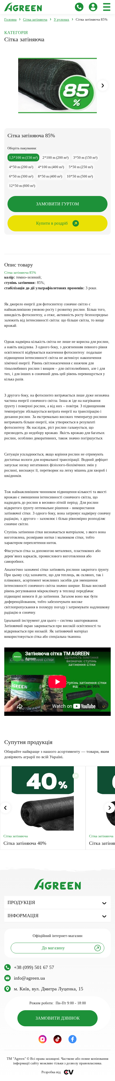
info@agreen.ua (29, 978)
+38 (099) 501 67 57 (34, 967)
